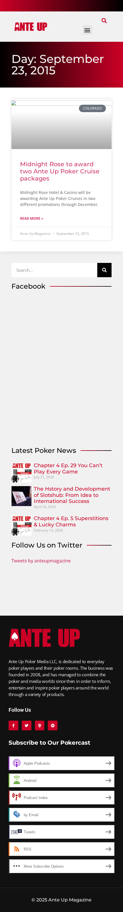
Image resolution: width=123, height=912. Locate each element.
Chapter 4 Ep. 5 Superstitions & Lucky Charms (71, 521)
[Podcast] (40, 725)
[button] (104, 20)
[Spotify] (52, 725)
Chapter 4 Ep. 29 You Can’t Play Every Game (68, 468)
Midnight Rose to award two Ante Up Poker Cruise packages (60, 171)
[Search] (104, 270)
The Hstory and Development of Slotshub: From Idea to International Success (72, 495)
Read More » (31, 218)
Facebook (28, 286)
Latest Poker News (43, 450)
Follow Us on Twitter (46, 545)
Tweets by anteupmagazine (41, 561)
